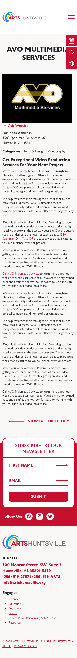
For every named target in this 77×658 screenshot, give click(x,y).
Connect (14, 599)
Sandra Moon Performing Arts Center (32, 618)
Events (13, 613)
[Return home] (24, 17)
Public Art (15, 608)
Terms (6, 646)
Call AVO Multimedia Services (20, 273)
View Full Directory (48, 421)
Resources (15, 622)
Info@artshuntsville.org (24, 582)
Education (15, 604)
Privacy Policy (25, 646)
